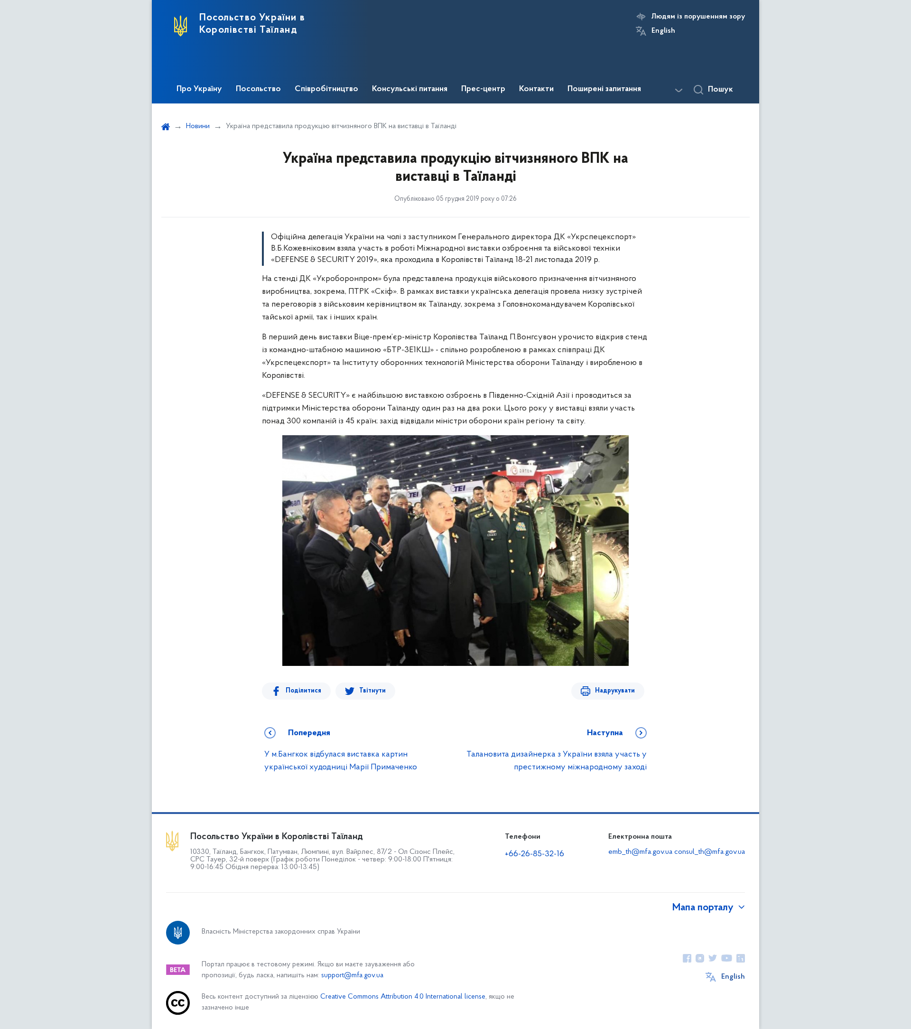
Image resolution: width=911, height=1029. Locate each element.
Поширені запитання (604, 89)
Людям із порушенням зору (698, 16)
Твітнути (372, 690)
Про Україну (199, 89)
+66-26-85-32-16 (534, 854)
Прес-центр (483, 89)
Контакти (536, 89)
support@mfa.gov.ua (352, 975)
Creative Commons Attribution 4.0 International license (402, 997)
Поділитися (303, 690)
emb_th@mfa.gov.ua (640, 852)
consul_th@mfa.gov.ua (709, 852)
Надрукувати (615, 690)
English (663, 31)
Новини (198, 126)
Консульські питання (409, 89)
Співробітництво (326, 89)
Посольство (258, 89)
